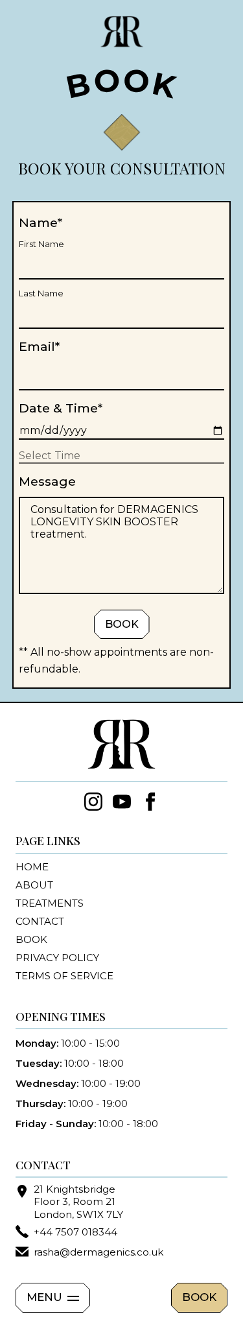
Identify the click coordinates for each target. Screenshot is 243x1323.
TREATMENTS (50, 903)
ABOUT (34, 885)
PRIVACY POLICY (57, 957)
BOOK (199, 1297)
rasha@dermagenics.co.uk (98, 1252)
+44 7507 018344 (75, 1232)
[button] (53, 1298)
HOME (32, 867)
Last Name (41, 293)
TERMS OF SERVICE (64, 976)
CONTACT (40, 921)
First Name (41, 244)
